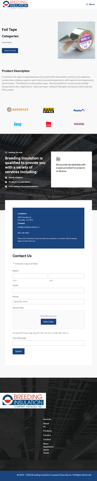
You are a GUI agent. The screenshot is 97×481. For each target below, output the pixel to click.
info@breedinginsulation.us (28, 227)
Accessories (7, 42)
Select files (48, 321)
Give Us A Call (10, 50)
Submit (18, 351)
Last (51, 280)
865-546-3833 (23, 233)
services (47, 419)
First (15, 280)
